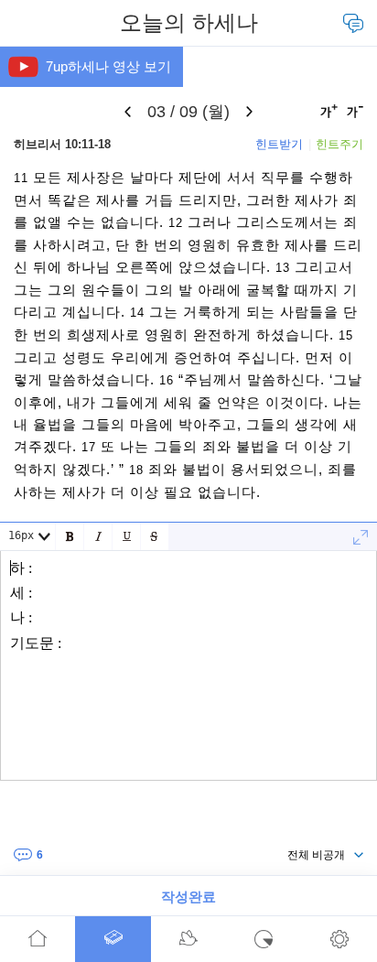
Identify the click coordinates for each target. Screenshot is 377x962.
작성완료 (188, 896)
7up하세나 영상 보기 (108, 66)
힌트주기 (339, 144)
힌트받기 (279, 144)
